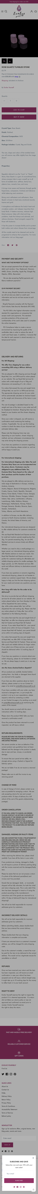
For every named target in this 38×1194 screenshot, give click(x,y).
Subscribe (19, 1181)
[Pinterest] (24, 1187)
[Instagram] (20, 1187)
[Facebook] (17, 1187)
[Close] (33, 1158)
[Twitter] (14, 1187)
